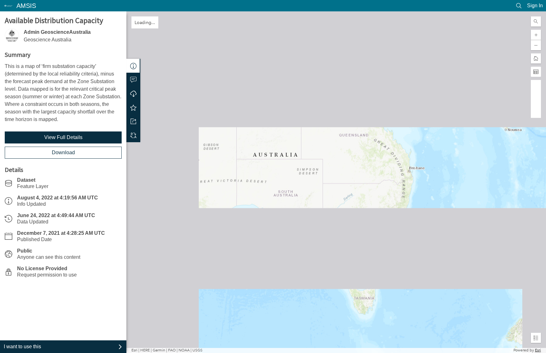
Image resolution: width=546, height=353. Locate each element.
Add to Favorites (133, 107)
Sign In (535, 5)
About (133, 66)
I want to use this (22, 346)
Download (63, 152)
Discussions (133, 80)
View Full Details (63, 137)
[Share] (133, 121)
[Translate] (133, 135)
